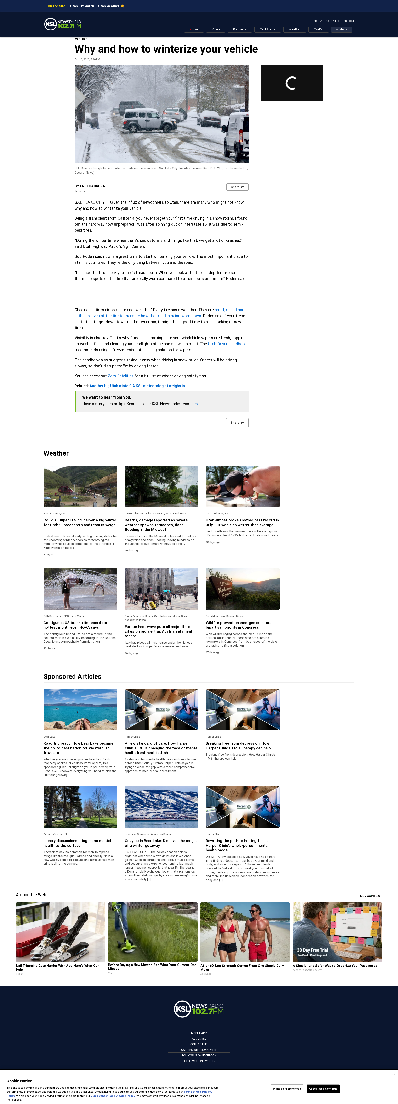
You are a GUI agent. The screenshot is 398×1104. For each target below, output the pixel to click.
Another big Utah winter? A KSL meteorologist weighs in (137, 386)
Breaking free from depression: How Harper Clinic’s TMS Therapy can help (238, 745)
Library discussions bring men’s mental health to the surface (77, 843)
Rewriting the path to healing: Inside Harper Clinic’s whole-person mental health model (237, 845)
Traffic (318, 29)
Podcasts (239, 29)
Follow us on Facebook (199, 1055)
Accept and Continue (323, 1088)
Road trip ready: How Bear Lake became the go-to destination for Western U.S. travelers (78, 748)
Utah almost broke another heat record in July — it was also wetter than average (242, 522)
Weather (295, 29)
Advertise (199, 1038)
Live (195, 29)
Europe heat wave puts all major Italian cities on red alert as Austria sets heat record (158, 631)
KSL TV (318, 21)
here (195, 403)
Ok (393, 1074)
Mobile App (199, 1033)
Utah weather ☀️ (111, 6)
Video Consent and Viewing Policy (113, 1095)
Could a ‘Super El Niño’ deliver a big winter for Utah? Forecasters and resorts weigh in (80, 525)
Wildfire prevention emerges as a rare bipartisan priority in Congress (239, 625)
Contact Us (199, 1044)
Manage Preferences (287, 1088)
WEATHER (81, 38)
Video (216, 29)
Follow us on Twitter (199, 1061)
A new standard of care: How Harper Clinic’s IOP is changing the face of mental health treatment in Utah (161, 748)
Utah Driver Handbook (227, 344)
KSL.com (349, 21)
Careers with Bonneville (199, 1049)
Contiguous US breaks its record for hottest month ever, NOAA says (75, 625)
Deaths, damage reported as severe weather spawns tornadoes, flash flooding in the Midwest (156, 525)
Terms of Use (192, 1091)
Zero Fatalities (120, 376)
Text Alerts (267, 29)
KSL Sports (332, 21)
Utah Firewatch (82, 6)
